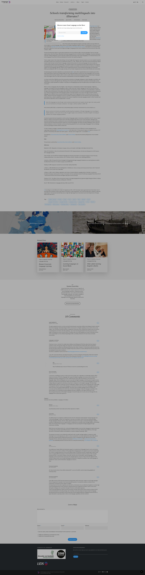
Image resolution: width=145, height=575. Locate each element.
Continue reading (60, 36)
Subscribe (84, 32)
